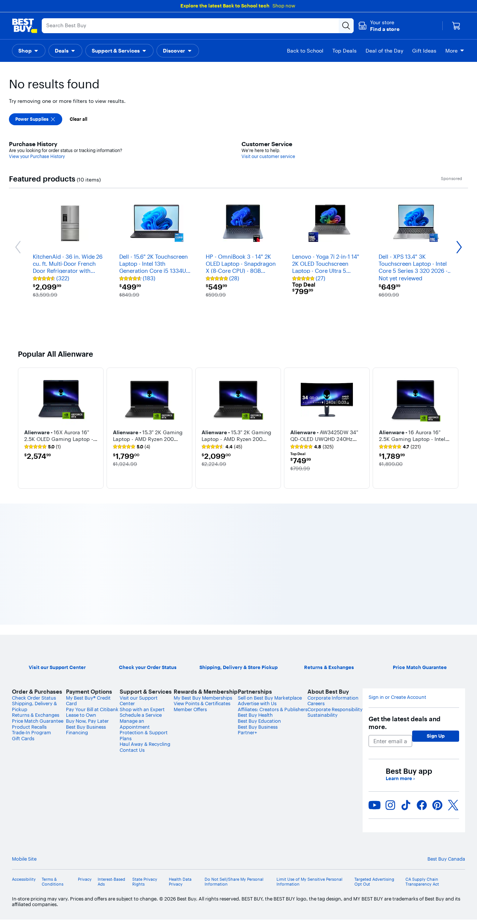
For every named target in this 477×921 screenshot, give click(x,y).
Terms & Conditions (52, 882)
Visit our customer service (268, 156)
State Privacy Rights (144, 882)
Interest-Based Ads (111, 882)
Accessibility (24, 879)
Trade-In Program (31, 732)
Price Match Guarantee (37, 721)
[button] (378, 25)
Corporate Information (332, 698)
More (451, 50)
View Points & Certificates (202, 703)
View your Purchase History (37, 156)
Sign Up (436, 736)
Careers (316, 703)
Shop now (283, 6)
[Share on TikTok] (406, 805)
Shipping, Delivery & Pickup (34, 706)
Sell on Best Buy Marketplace (270, 698)
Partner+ (247, 732)
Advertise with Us (257, 703)
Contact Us (132, 750)
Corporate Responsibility (335, 709)
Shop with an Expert (142, 709)
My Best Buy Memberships (203, 698)
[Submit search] (346, 25)
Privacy (85, 879)
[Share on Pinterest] (437, 805)
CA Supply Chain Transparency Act (422, 882)
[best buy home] (24, 25)
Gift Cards (23, 738)
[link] (42, 447)
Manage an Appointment (135, 724)
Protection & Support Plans (144, 735)
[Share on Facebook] (422, 805)
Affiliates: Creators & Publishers (272, 709)
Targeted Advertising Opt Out (374, 882)
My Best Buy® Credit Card (88, 701)
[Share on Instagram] (390, 805)
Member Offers (190, 709)
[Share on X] (453, 805)
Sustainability (322, 715)
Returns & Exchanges (35, 715)
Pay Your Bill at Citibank (92, 709)
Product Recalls (29, 727)
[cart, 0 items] (456, 25)
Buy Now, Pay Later (87, 721)
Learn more (400, 778)
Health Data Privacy (180, 882)
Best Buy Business (258, 727)
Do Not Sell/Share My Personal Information (234, 882)
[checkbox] (35, 119)
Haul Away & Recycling (145, 744)
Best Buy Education (259, 721)
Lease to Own (81, 715)
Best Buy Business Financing (86, 730)
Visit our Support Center (139, 701)
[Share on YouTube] (374, 805)
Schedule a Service (141, 715)
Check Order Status (34, 698)
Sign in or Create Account (397, 697)
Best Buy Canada (446, 859)
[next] (453, 428)
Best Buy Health (255, 715)
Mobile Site (24, 859)
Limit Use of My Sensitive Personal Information (309, 882)
